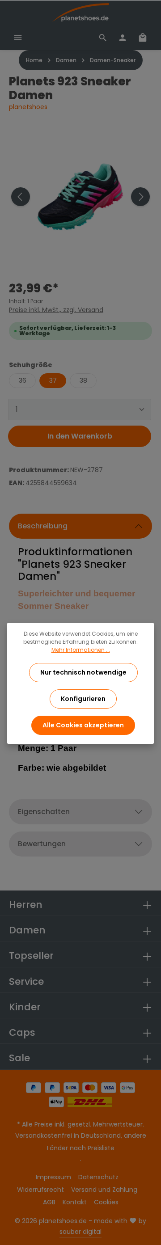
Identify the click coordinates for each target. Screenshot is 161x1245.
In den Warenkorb (79, 436)
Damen (27, 930)
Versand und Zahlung (104, 1189)
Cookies (106, 1202)
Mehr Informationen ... (80, 650)
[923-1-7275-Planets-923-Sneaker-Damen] (80, 197)
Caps (22, 1032)
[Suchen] (103, 37)
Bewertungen (42, 844)
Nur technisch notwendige (83, 672)
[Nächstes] (140, 196)
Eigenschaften (44, 811)
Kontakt (75, 1202)
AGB (49, 1202)
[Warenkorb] (142, 37)
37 (53, 380)
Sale (19, 1058)
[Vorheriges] (20, 196)
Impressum (53, 1177)
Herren (25, 905)
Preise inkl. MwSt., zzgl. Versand (56, 309)
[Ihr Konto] (122, 37)
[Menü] (18, 37)
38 (83, 380)
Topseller (31, 955)
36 (22, 380)
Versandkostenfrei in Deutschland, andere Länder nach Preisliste (80, 1141)
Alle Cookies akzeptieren (83, 725)
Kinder (25, 1007)
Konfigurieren (83, 698)
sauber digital (80, 1231)
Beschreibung (43, 526)
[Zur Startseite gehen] (80, 12)
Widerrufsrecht (40, 1189)
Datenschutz (98, 1177)
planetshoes (28, 106)
